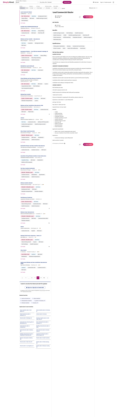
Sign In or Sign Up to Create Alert (36, 287)
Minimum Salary (48, 6)
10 (44, 277)
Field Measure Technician (26, 197)
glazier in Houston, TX (40, 300)
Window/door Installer (27, 300)
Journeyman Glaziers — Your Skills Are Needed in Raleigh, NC (34, 51)
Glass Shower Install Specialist (28, 131)
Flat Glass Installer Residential (28, 168)
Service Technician (26, 298)
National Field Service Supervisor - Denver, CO (31, 235)
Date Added (55, 6)
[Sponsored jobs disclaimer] (97, 8)
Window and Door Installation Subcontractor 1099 (32, 105)
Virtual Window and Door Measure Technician (31, 78)
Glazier (22, 226)
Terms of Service (42, 290)
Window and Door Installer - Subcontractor (30, 39)
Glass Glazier (24, 250)
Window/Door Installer (26, 94)
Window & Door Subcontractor (27, 212)
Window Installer (25, 302)
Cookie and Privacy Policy (27, 291)
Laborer (22, 117)
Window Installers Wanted (26, 183)
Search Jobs (67, 2)
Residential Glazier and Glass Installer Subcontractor (33, 145)
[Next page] (47, 277)
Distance (31, 6)
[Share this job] (80, 17)
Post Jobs (97, 2)
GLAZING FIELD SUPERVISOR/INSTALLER (29, 26)
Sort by (21, 6)
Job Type (38, 6)
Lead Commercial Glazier (26, 12)
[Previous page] (22, 277)
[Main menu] (113, 2)
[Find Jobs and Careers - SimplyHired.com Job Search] (8, 2)
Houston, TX (35, 302)
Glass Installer (37, 298)
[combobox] (26, 2)
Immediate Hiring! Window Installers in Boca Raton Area (33, 156)
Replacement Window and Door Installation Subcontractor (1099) (34, 263)
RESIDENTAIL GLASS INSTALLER (27, 66)
